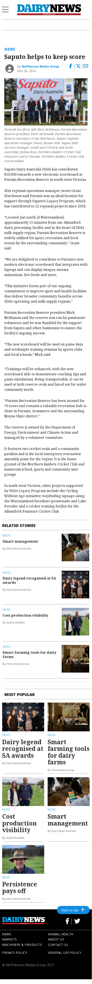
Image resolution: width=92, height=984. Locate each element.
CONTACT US (58, 945)
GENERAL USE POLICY (64, 953)
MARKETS (9, 939)
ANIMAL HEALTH (60, 934)
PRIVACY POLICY (14, 953)
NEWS (6, 934)
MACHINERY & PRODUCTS (22, 945)
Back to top (69, 910)
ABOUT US (56, 939)
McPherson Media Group (40, 66)
